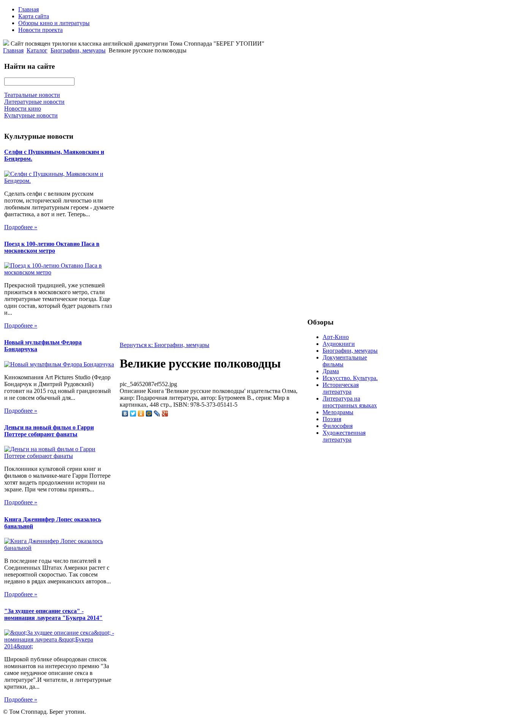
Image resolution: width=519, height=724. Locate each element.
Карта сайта (33, 16)
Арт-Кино (336, 337)
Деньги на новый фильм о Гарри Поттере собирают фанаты (49, 430)
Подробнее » (20, 227)
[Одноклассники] (141, 413)
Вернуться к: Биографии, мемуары (164, 345)
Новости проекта (40, 30)
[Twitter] (133, 413)
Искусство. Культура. (350, 378)
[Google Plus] (165, 413)
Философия (338, 426)
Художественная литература (344, 436)
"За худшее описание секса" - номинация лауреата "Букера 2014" (53, 614)
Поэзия (332, 419)
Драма (331, 371)
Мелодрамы (338, 412)
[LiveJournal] (157, 413)
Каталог (37, 50)
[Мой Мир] (149, 413)
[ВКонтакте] (125, 413)
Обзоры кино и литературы (54, 23)
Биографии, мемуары (78, 50)
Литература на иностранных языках (350, 402)
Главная (28, 9)
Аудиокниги (339, 344)
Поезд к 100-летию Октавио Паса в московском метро (52, 247)
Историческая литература (341, 388)
